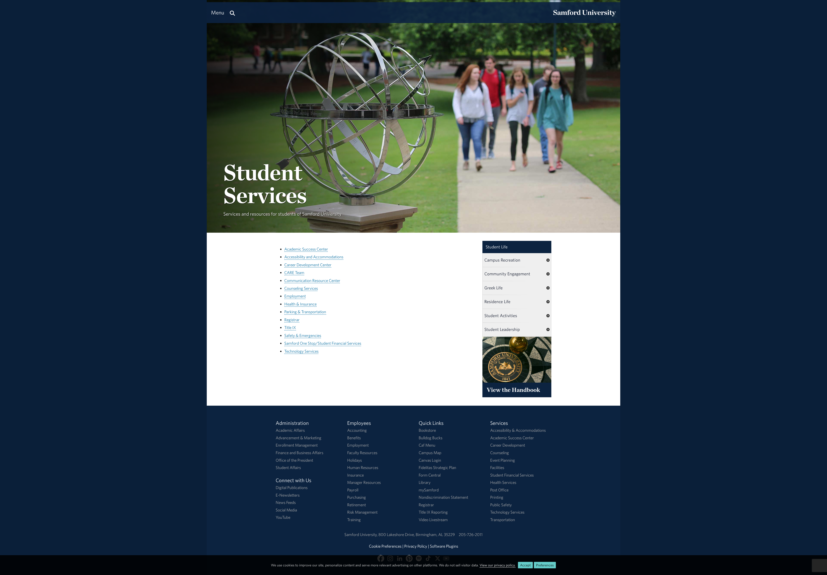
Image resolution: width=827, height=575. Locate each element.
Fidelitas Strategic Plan (437, 467)
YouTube (283, 517)
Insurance (355, 475)
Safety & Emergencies (302, 335)
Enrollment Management (297, 445)
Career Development (507, 445)
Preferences (545, 565)
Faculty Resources (362, 452)
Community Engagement (507, 273)
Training (354, 519)
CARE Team (294, 272)
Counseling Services (301, 288)
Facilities (497, 467)
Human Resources (362, 467)
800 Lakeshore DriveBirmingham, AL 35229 (416, 534)
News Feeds (286, 502)
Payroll (352, 489)
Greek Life (493, 287)
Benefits (354, 437)
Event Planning (502, 460)
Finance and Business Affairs (299, 452)
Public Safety (501, 504)
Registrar (292, 319)
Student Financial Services (512, 475)
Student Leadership (502, 329)
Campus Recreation (502, 260)
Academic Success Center (306, 249)
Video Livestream (433, 519)
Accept (525, 565)
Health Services (503, 482)
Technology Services (301, 351)
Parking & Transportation (305, 311)
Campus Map (430, 452)
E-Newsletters (288, 495)
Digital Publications (292, 487)
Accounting (357, 430)
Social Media (286, 510)
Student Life (497, 246)
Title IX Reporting (433, 512)
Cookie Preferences (385, 546)
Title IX (290, 327)
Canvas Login (430, 460)
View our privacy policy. (498, 565)
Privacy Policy (415, 546)
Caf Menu (427, 445)
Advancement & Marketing (298, 437)
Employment (295, 296)
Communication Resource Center (312, 280)
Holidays (354, 460)
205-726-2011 (471, 534)
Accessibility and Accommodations (313, 256)
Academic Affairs (290, 430)
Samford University (361, 534)
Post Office (499, 489)
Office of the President (294, 460)
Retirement (356, 504)
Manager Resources (364, 482)
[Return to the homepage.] (584, 16)
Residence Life (497, 301)
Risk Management (362, 512)
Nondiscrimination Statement (443, 497)
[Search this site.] (232, 12)
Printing (496, 497)
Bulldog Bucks (430, 437)
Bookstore (427, 430)
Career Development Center (307, 264)
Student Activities (500, 315)
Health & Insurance (300, 304)
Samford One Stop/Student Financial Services (322, 343)
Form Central (430, 475)
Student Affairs (288, 467)
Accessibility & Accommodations (518, 430)
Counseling (499, 452)
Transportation (502, 519)
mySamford (429, 489)
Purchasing (356, 497)
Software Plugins (444, 546)
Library (425, 482)
